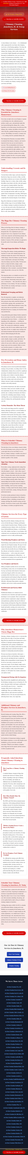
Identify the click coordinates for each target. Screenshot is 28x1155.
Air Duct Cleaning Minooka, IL (14, 1089)
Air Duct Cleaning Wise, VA (14, 1104)
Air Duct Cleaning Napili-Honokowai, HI (14, 1079)
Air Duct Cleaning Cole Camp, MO (14, 1050)
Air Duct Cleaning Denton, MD (14, 1034)
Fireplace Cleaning (14, 966)
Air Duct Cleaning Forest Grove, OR (14, 990)
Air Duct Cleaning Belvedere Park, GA (14, 1015)
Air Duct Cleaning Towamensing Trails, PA (14, 1136)
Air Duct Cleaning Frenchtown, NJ (14, 1082)
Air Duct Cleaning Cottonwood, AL (14, 1031)
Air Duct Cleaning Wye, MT (14, 987)
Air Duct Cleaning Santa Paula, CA (14, 1098)
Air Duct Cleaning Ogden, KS (14, 1120)
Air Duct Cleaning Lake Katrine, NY (14, 1101)
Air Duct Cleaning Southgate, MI (14, 1085)
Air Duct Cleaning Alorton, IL (14, 1073)
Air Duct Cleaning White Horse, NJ (14, 1143)
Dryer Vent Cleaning (14, 954)
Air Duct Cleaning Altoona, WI (14, 1047)
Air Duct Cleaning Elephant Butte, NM (14, 1066)
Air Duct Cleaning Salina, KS (14, 1018)
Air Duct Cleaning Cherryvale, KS (14, 1092)
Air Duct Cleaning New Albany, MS (14, 996)
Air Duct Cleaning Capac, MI (14, 1003)
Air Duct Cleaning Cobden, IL (14, 1025)
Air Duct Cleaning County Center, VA (14, 1069)
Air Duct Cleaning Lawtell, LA (14, 1076)
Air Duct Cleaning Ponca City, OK (14, 1041)
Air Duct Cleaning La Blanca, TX (14, 1038)
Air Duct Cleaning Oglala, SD (14, 1006)
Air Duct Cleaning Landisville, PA (14, 1057)
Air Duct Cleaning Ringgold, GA (14, 1063)
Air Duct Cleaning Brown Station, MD (14, 1054)
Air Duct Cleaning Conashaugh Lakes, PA (14, 1108)
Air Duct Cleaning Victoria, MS (14, 1130)
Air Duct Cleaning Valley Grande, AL (14, 1012)
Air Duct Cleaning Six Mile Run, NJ (14, 1114)
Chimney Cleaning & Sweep (14, 960)
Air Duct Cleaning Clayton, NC (14, 1127)
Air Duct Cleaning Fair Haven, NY (14, 1060)
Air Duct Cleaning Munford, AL (14, 1111)
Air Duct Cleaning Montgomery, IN (14, 1095)
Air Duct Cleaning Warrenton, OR (14, 1139)
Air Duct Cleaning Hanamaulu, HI (14, 1022)
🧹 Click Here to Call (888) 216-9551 (14, 19)
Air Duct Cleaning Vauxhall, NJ (14, 999)
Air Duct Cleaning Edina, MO (14, 1124)
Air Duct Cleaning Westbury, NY (14, 1044)
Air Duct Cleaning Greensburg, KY (14, 1028)
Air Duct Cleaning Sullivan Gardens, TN (14, 1117)
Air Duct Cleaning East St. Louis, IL (14, 993)
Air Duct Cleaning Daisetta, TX (14, 1133)
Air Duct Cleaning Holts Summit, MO (14, 1009)
